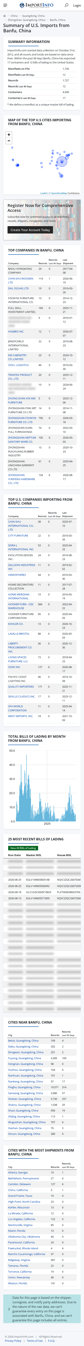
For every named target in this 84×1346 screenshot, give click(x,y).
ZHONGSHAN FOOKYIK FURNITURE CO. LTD (22, 420)
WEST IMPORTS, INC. (20, 716)
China (14, 16)
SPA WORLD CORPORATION (17, 708)
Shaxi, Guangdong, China (23, 1110)
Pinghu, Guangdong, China (24, 1087)
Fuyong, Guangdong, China (24, 1058)
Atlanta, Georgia (18, 1172)
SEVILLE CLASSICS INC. (21, 696)
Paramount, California (21, 1242)
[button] (9, 135)
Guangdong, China (33, 16)
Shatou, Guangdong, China (24, 1105)
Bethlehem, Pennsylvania (23, 1178)
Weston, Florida (17, 1283)
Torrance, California (20, 1271)
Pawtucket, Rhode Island (23, 1248)
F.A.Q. (51, 1341)
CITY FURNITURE (18, 535)
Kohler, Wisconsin (19, 1207)
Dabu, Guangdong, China (23, 1046)
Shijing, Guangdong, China (24, 1116)
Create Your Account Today (30, 230)
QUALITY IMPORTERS (21, 686)
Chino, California (18, 1190)
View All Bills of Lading (23, 848)
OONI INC (14, 667)
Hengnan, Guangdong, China (25, 1064)
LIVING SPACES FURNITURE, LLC (18, 659)
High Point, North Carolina (24, 1201)
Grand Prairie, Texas (20, 1196)
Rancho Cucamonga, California (26, 1254)
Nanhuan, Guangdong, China (25, 1075)
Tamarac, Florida (18, 1265)
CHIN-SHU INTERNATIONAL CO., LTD (21, 525)
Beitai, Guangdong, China (23, 1040)
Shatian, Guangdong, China (24, 1099)
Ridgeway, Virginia (19, 1260)
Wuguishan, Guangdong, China (26, 1122)
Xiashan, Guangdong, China (24, 1128)
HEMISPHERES (17, 575)
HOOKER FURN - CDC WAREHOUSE (21, 606)
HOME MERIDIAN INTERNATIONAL (18, 596)
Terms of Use (35, 1341)
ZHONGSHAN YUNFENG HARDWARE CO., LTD (21, 479)
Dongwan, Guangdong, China (25, 1052)
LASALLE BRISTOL (19, 633)
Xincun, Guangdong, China (24, 1134)
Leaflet (43, 193)
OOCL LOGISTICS (18, 365)
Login (77, 5)
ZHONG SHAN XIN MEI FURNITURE (22, 400)
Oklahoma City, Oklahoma (24, 1236)
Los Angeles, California (21, 1219)
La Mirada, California (20, 1213)
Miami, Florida (16, 1231)
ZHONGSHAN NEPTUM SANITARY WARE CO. (22, 439)
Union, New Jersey (19, 1277)
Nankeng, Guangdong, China (25, 1081)
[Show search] (66, 5)
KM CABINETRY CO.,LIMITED (17, 357)
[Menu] (5, 5)
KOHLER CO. (15, 624)
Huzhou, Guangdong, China (25, 1070)
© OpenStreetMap (58, 193)
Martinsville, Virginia (20, 1225)
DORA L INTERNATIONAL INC (21, 547)
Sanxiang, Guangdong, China (25, 1093)
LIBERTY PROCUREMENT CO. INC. (20, 647)
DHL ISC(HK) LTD (18, 288)
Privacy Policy (13, 1341)
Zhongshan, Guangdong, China (26, 20)
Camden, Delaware (19, 1184)
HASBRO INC (16, 331)
